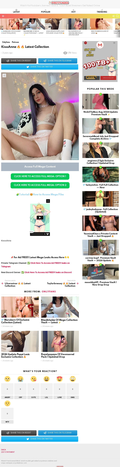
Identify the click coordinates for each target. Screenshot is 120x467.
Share (4, 75)
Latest (16, 12)
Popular (45, 12)
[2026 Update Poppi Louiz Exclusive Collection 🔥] (56, 24)
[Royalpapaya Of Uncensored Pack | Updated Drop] (79, 24)
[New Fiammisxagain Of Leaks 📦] (101, 24)
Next (119, 27)
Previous (1, 27)
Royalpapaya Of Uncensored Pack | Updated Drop (76, 33)
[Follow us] (113, 16)
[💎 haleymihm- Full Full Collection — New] (100, 174)
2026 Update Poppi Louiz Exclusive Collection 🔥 (15, 355)
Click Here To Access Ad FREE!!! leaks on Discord (48, 272)
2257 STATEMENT (8, 452)
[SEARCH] (117, 16)
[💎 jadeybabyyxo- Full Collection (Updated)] (100, 199)
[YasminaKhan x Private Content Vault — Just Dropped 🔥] (100, 223)
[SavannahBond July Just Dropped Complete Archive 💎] (100, 126)
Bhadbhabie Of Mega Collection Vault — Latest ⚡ (33, 33)
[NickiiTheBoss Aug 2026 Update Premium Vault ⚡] (100, 101)
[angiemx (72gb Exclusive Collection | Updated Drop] (100, 150)
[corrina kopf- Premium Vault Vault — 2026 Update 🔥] (100, 247)
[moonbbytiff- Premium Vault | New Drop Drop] (100, 272)
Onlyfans (49, 292)
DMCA (3, 450)
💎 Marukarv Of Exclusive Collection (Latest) (15, 321)
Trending (102, 12)
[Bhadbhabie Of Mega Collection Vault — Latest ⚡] (33, 24)
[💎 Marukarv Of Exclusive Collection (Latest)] (11, 24)
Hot (73, 12)
